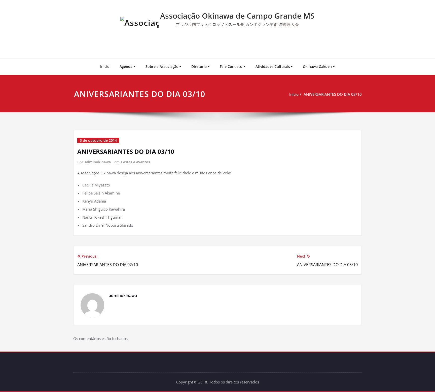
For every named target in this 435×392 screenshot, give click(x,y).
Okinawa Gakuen (317, 66)
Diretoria (199, 66)
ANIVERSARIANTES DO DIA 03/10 (333, 94)
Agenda (126, 66)
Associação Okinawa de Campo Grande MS (237, 16)
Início (105, 66)
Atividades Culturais (273, 66)
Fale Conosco (231, 66)
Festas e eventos (135, 162)
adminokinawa (98, 162)
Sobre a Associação (162, 66)
